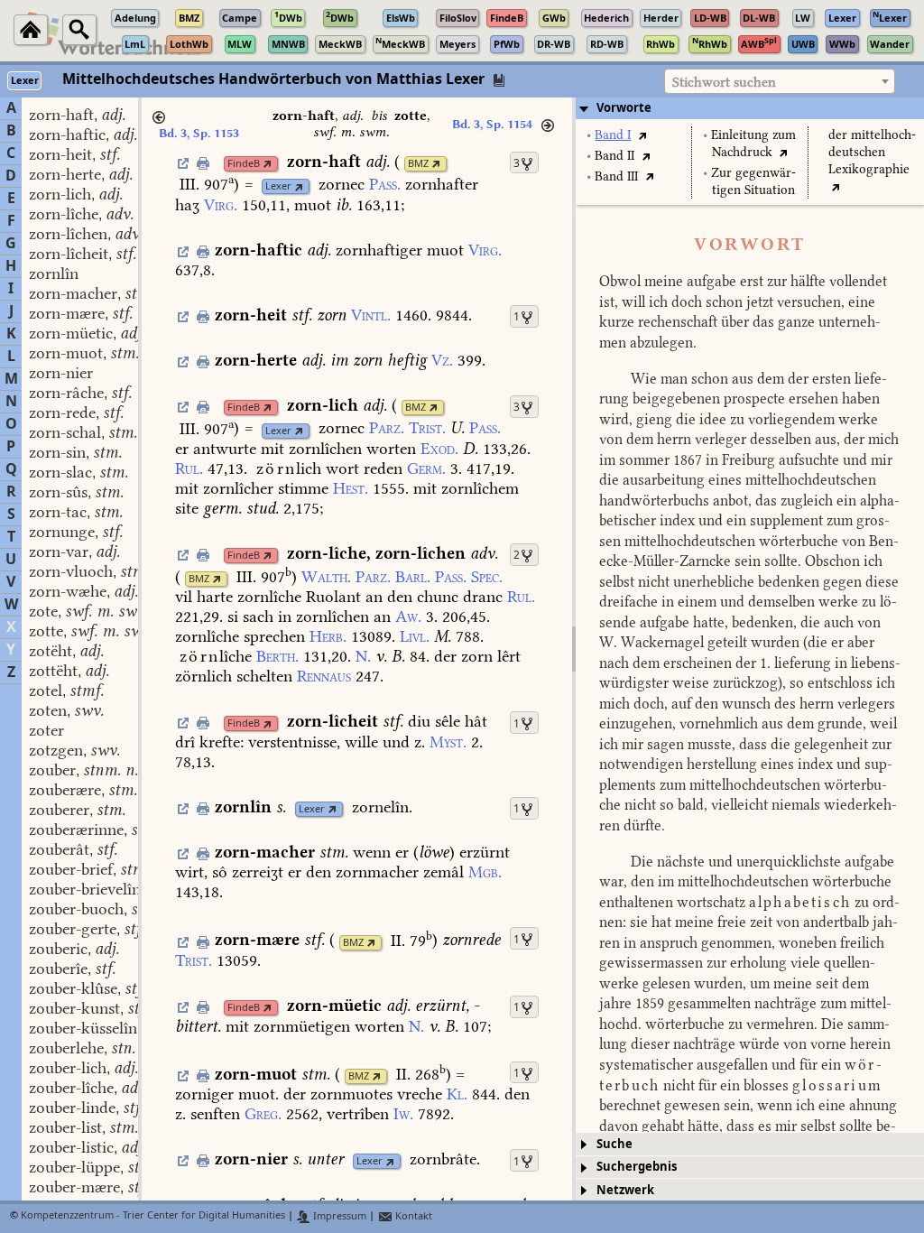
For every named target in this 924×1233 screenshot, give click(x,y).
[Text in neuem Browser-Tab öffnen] (642, 135)
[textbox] (779, 82)
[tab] (750, 108)
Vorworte (623, 107)
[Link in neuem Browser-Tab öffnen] (267, 164)
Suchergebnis (636, 1166)
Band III (616, 176)
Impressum (338, 1216)
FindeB (243, 164)
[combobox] (779, 81)
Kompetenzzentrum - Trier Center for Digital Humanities (153, 1216)
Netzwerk (625, 1190)
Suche (614, 1144)
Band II (614, 155)
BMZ (418, 164)
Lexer (278, 186)
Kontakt (412, 1216)
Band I (613, 135)
